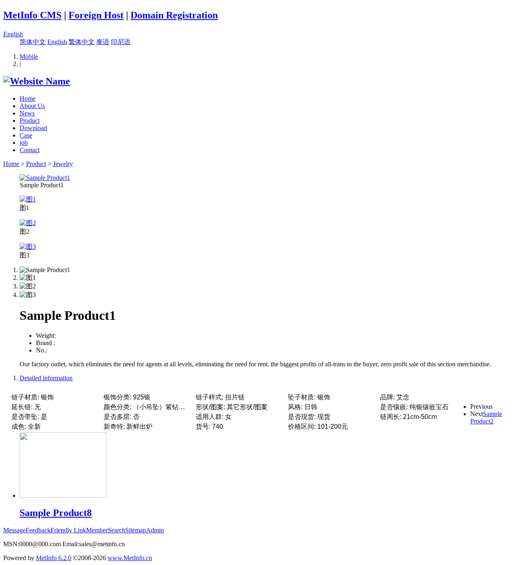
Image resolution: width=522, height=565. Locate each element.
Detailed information (46, 377)
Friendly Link (68, 530)
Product (30, 120)
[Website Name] (36, 81)
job (24, 142)
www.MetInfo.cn (130, 557)
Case (26, 135)
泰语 (102, 41)
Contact (30, 149)
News (27, 113)
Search (116, 530)
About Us (32, 105)
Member (97, 530)
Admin (155, 530)
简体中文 (33, 41)
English (13, 34)
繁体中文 (82, 41)
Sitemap (135, 530)
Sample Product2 (486, 417)
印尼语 (120, 41)
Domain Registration (174, 15)
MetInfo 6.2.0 (53, 557)
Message (14, 530)
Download (33, 127)
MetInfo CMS (32, 15)
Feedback (38, 530)
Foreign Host (96, 15)
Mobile (29, 56)
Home (27, 98)
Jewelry (63, 163)
